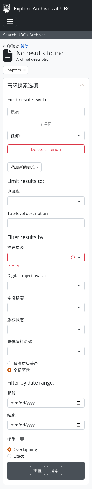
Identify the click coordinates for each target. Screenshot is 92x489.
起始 (11, 393)
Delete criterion (46, 149)
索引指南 (15, 297)
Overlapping (25, 449)
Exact (19, 456)
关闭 (24, 46)
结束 (11, 415)
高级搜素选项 (22, 85)
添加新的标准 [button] (23, 167)
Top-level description (27, 213)
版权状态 (15, 319)
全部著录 (22, 370)
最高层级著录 (26, 363)
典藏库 (13, 191)
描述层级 (15, 247)
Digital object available (29, 276)
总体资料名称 (19, 341)
